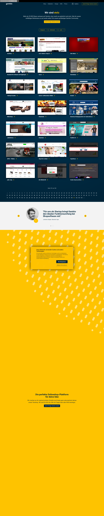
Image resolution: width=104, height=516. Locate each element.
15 (44, 193)
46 (29, 195)
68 (84, 195)
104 (81, 197)
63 (71, 195)
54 (49, 195)
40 (14, 195)
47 (32, 195)
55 (51, 195)
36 (96, 193)
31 (84, 193)
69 (86, 195)
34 (91, 193)
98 (66, 197)
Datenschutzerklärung (44, 258)
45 (27, 195)
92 (51, 197)
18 (51, 193)
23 (64, 193)
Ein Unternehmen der (9, 1)
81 (24, 197)
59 (61, 195)
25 (69, 193)
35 (93, 193)
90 (46, 197)
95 (59, 197)
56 (54, 195)
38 (9, 195)
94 (56, 197)
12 (36, 193)
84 (32, 197)
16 (46, 193)
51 (41, 195)
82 (27, 197)
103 (79, 197)
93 (54, 197)
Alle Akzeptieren (62, 261)
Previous (19, 216)
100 (71, 197)
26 (71, 193)
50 (39, 195)
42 (19, 195)
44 (24, 195)
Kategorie (42, 30)
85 (34, 197)
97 (64, 197)
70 (88, 195)
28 (76, 193)
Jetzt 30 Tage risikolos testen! (52, 21)
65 (76, 195)
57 (56, 195)
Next (85, 216)
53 (46, 195)
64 (74, 195)
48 (34, 195)
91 (49, 197)
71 (91, 195)
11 (34, 193)
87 (39, 197)
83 (29, 197)
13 (39, 193)
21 (59, 193)
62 (69, 195)
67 (81, 195)
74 (7, 197)
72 (93, 195)
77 (14, 197)
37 (7, 195)
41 (17, 195)
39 (12, 195)
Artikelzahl (52, 30)
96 (61, 197)
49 (36, 195)
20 (56, 193)
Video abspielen (36, 221)
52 (44, 195)
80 (22, 197)
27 (74, 193)
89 (44, 197)
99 (69, 197)
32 (86, 193)
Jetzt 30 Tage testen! (90, 4)
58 (59, 195)
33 (88, 193)
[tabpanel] (52, 216)
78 (17, 197)
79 (19, 197)
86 (36, 197)
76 (12, 197)
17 (49, 193)
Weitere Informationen (62, 265)
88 (41, 197)
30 (81, 193)
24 (66, 193)
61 (66, 195)
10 (32, 193)
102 (76, 197)
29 (79, 193)
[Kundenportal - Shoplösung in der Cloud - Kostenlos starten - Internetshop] (72, 4)
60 (64, 195)
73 (96, 195)
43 (22, 195)
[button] (45, 4)
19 (54, 193)
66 (79, 195)
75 (9, 197)
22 (61, 193)
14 (41, 193)
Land (61, 30)
